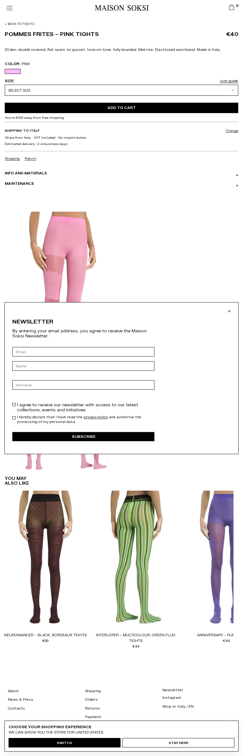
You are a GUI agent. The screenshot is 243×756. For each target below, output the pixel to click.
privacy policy (96, 416)
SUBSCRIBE (83, 436)
